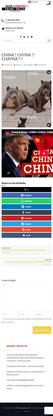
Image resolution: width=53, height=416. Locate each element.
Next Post (28, 261)
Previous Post (23, 249)
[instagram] (28, 36)
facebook (28, 195)
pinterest (28, 218)
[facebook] (20, 36)
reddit (28, 229)
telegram (28, 224)
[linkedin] (24, 36)
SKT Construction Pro (23, 408)
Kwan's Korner (41, 65)
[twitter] (31, 36)
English (34, 2)
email (28, 235)
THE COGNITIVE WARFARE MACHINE (20, 380)
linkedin (28, 207)
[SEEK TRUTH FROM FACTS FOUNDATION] (15, 5)
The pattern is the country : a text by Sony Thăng (25, 366)
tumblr (28, 212)
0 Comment (29, 65)
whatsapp (28, 201)
